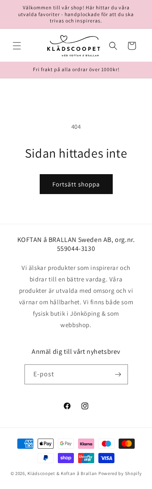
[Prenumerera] (118, 374)
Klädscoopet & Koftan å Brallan (62, 473)
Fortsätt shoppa (76, 184)
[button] (17, 45)
